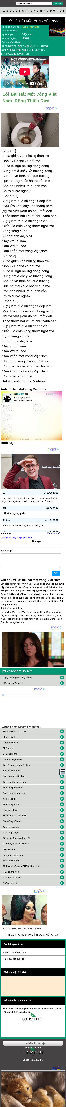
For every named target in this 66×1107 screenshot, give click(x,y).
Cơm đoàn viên (10, 742)
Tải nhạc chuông (33, 1051)
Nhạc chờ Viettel (33, 1047)
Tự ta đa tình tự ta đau (14, 782)
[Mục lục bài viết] (62, 772)
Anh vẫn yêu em (11, 827)
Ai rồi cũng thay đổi (12, 787)
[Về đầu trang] (62, 1103)
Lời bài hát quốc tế (14, 959)
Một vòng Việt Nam (12, 683)
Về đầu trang (33, 1043)
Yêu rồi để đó (9, 798)
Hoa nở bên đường (12, 770)
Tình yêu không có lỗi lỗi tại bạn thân (21, 866)
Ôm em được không (13, 759)
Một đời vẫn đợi (11, 860)
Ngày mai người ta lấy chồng (17, 677)
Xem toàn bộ (53, 533)
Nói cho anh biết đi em (14, 776)
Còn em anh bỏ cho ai (14, 793)
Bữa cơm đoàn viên (13, 855)
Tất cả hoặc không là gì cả (16, 765)
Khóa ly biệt (9, 737)
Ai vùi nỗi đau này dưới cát (16, 838)
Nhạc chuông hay (47, 934)
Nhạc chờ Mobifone (20, 934)
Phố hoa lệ (8, 748)
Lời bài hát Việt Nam (15, 952)
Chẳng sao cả (10, 883)
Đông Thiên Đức (30, 27)
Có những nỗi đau (12, 821)
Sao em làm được (12, 877)
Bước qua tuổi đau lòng (15, 815)
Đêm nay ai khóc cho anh (16, 843)
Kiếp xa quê (9, 849)
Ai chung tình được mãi (14, 731)
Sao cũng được (10, 832)
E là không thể (10, 754)
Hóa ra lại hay (10, 810)
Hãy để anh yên (11, 872)
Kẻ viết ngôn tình (11, 804)
